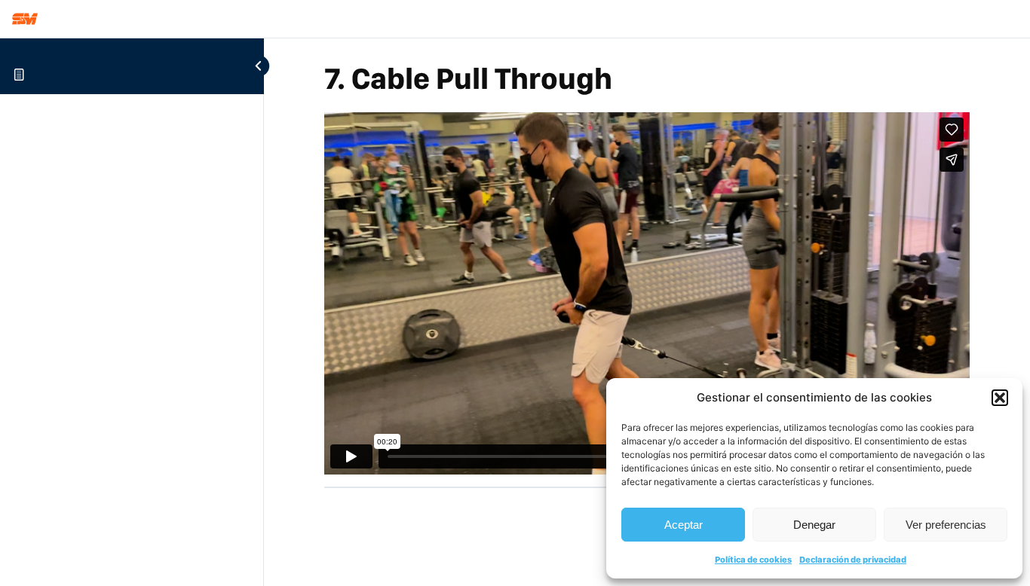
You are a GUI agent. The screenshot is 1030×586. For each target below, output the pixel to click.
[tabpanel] (647, 293)
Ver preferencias (946, 524)
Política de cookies (753, 559)
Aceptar (683, 524)
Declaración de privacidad (852, 559)
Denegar (814, 524)
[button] (999, 397)
